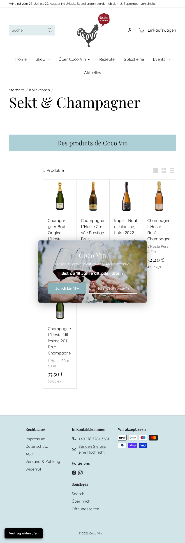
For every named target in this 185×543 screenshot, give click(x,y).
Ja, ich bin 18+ (67, 288)
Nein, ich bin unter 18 (113, 288)
